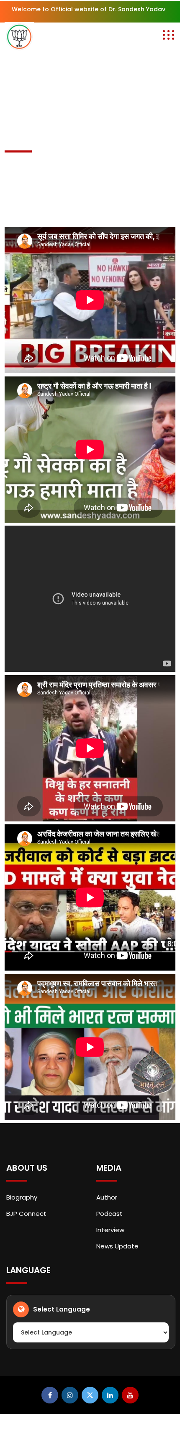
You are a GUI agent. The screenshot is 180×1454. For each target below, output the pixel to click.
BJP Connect (26, 1213)
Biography (21, 1197)
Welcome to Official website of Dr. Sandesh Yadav (88, 9)
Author (106, 1197)
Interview (110, 1229)
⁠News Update (117, 1246)
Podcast (109, 1213)
